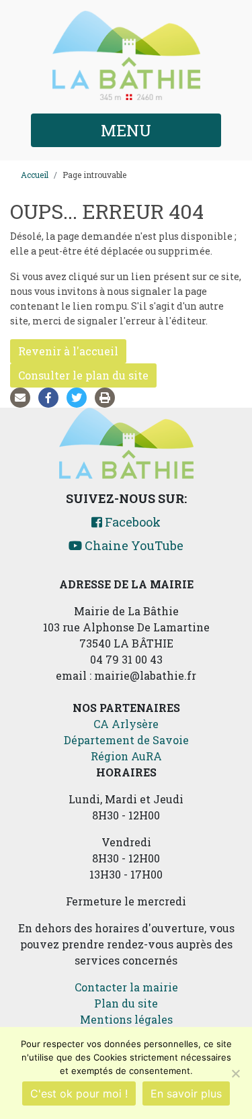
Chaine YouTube (132, 545)
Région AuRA (126, 756)
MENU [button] (126, 130)
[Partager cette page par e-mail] (23, 397)
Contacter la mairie (126, 987)
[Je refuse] (235, 1073)
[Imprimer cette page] (107, 397)
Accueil (34, 174)
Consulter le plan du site (83, 375)
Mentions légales (126, 1019)
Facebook (131, 522)
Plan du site (126, 1003)
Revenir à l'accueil (68, 351)
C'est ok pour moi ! (79, 1093)
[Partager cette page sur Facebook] (51, 397)
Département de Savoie (126, 740)
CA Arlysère (126, 724)
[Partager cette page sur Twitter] (79, 397)
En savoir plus (186, 1093)
